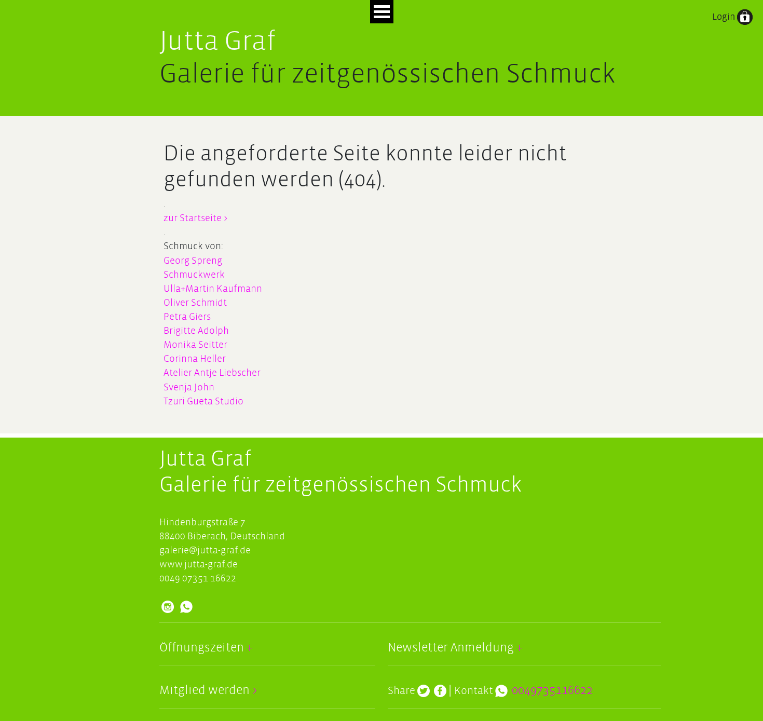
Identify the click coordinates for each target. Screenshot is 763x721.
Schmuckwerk (194, 274)
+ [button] (248, 648)
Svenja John (189, 387)
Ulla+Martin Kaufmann (213, 288)
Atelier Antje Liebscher (212, 373)
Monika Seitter (195, 344)
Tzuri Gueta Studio (203, 401)
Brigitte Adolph (196, 330)
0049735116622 (552, 690)
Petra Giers (187, 316)
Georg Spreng (193, 260)
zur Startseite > (195, 218)
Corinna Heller (195, 358)
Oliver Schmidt (195, 302)
